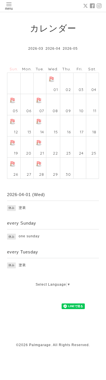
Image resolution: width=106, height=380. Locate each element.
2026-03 (35, 49)
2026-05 (70, 49)
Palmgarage (40, 345)
